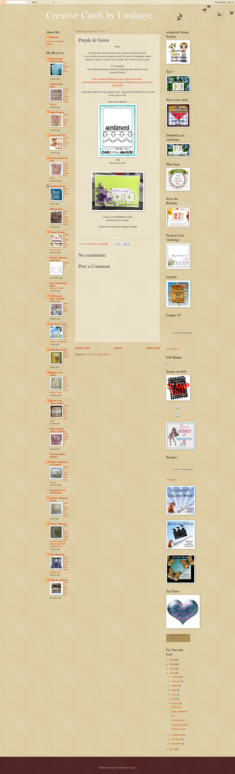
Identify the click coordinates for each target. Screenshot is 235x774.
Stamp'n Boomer (58, 524)
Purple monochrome (66, 120)
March (175, 685)
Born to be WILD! (66, 356)
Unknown (54, 37)
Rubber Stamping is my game (58, 463)
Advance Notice (56, 288)
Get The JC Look (58, 324)
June (174, 694)
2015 (172, 668)
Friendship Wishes (66, 438)
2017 (172, 749)
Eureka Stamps (57, 232)
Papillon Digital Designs (57, 455)
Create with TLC (57, 135)
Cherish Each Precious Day (56, 60)
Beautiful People (66, 192)
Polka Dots (176, 707)
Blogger (131, 767)
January (176, 677)
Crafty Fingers (57, 112)
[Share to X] (122, 244)
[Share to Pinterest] (128, 244)
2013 (172, 660)
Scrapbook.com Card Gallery (57, 491)
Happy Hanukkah (179, 711)
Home (118, 348)
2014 (172, 664)
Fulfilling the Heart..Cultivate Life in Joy (57, 298)
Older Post (153, 348)
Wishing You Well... (66, 309)
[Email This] (116, 244)
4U (172, 716)
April (174, 690)
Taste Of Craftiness (59, 580)
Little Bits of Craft (58, 349)
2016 (172, 673)
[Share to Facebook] (125, 244)
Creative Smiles (57, 186)
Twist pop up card (179, 725)
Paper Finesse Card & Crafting (57, 430)
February (176, 681)
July (174, 699)
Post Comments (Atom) (99, 354)
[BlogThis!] (119, 244)
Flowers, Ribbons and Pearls (58, 259)
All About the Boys (66, 68)
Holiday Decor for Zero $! (66, 588)
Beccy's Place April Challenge (66, 217)
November (177, 743)
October (176, 739)
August (175, 703)
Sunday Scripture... (66, 141)
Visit (172, 349)
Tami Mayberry (57, 554)
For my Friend (177, 720)
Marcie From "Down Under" (57, 401)
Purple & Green (178, 729)
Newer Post (82, 348)
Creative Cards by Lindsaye (99, 14)
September (177, 735)
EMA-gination (56, 209)
